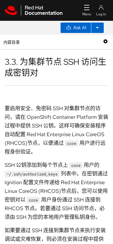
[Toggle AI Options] (97, 28)
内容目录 (11, 42)
